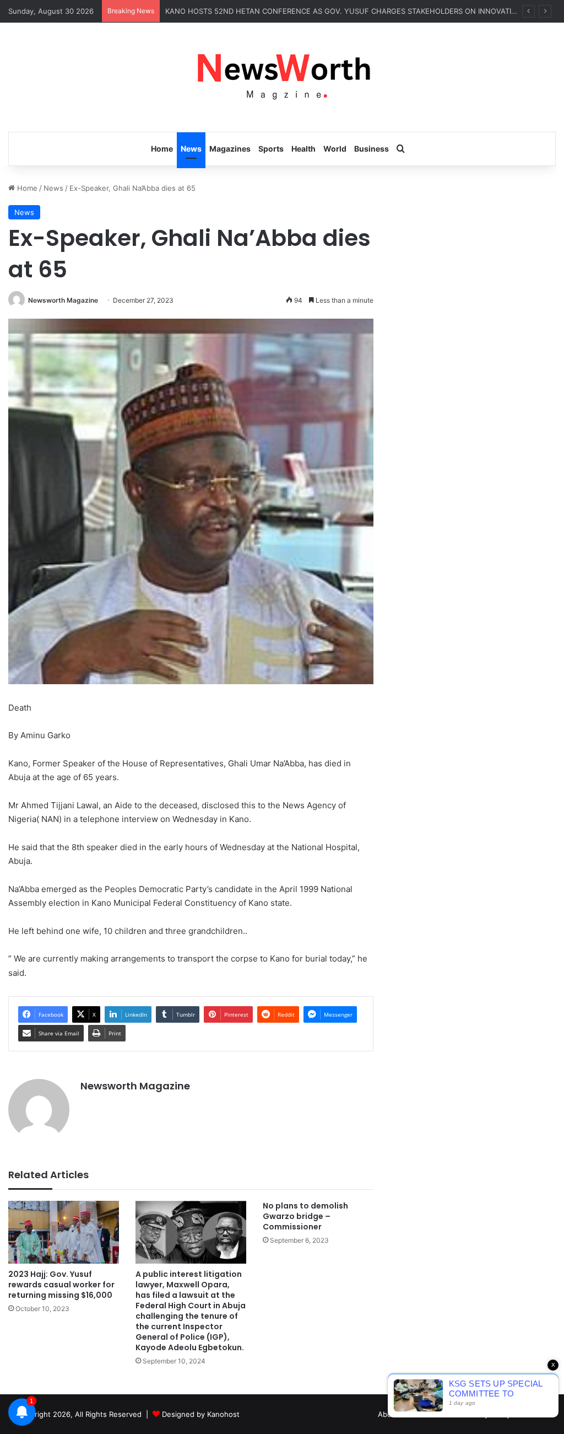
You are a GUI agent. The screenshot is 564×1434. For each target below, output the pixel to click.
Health (303, 148)
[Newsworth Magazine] (282, 77)
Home (162, 148)
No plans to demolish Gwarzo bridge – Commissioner (305, 1216)
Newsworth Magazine (63, 300)
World (334, 148)
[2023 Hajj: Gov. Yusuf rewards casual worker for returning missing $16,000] (63, 1232)
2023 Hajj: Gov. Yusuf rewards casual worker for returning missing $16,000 (61, 1285)
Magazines (230, 148)
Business (371, 148)
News (191, 148)
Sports (271, 148)
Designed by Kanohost (201, 1414)
